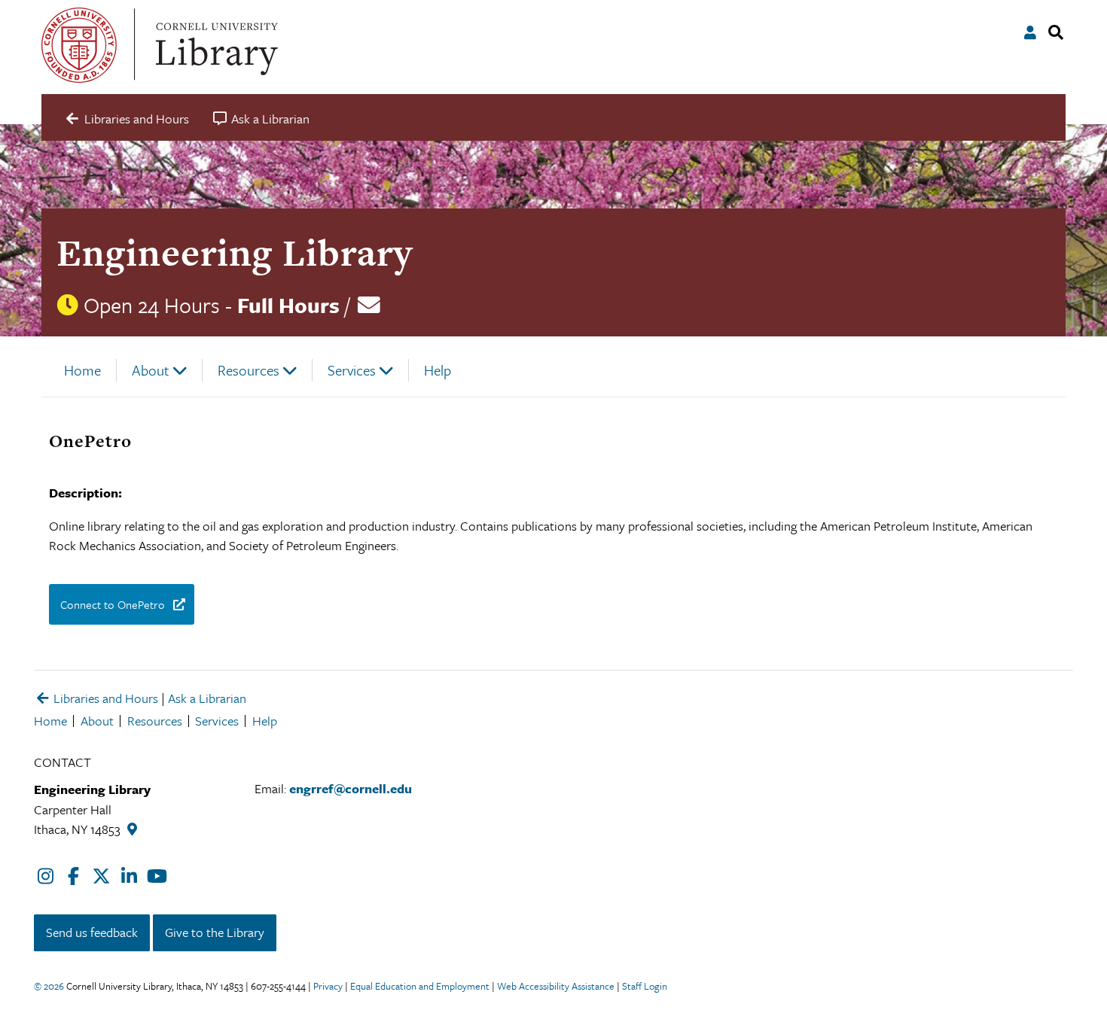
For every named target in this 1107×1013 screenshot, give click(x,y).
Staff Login (644, 985)
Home (82, 370)
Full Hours (288, 305)
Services (352, 370)
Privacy (328, 985)
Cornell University (79, 45)
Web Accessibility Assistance (555, 985)
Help (437, 370)
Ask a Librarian (207, 698)
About (150, 370)
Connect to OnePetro (114, 604)
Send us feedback (92, 932)
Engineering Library (234, 252)
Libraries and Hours (104, 698)
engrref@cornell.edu (350, 788)
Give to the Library (214, 932)
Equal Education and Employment (419, 985)
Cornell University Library (214, 45)
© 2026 (49, 985)
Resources (248, 370)
